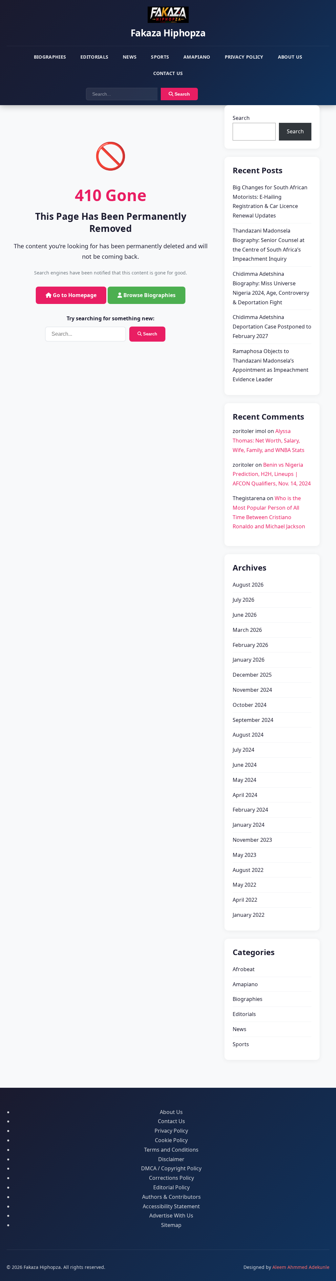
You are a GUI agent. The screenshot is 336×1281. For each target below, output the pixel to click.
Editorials (94, 57)
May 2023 (244, 854)
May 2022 (244, 884)
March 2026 (247, 629)
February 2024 (250, 809)
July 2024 (243, 749)
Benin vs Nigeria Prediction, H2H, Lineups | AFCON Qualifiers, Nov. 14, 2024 (272, 474)
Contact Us (168, 73)
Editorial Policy (171, 1187)
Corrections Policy (171, 1177)
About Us (290, 57)
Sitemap (171, 1225)
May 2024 (244, 779)
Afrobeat (244, 969)
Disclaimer (171, 1159)
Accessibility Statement (171, 1206)
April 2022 (245, 899)
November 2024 (252, 689)
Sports (160, 57)
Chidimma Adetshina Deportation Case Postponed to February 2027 (272, 326)
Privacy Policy (244, 57)
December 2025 (252, 674)
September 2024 (253, 720)
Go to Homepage (74, 295)
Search (181, 94)
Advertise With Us (171, 1215)
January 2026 (248, 659)
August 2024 (248, 734)
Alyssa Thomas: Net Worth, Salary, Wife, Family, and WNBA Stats (268, 440)
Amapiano (196, 57)
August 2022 (248, 870)
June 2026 (245, 614)
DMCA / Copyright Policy (171, 1168)
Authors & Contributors (171, 1196)
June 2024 (245, 764)
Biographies (50, 57)
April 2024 (245, 795)
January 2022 (248, 914)
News (129, 57)
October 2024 (249, 704)
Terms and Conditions (171, 1149)
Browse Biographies (149, 295)
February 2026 (250, 645)
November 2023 (252, 839)
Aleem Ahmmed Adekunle (300, 1267)
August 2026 (248, 584)
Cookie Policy (171, 1140)
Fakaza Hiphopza (168, 33)
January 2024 (248, 824)
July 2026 (243, 599)
